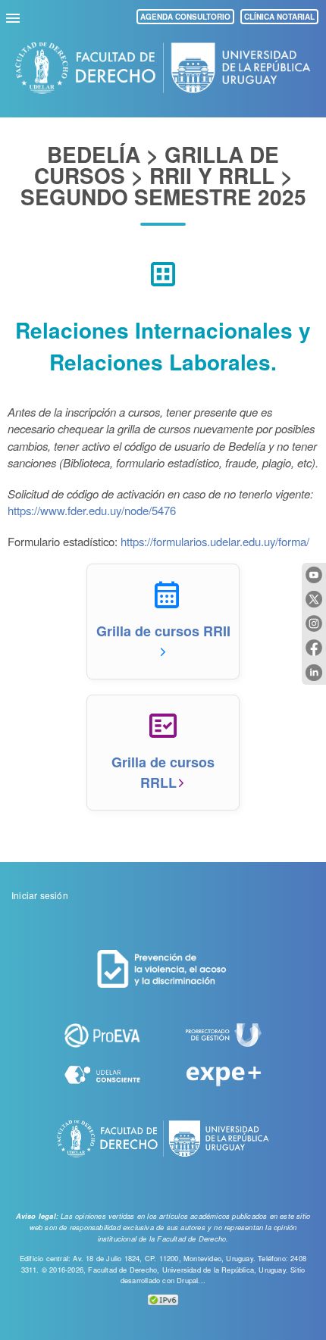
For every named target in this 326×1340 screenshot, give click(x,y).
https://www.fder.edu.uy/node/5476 (92, 510)
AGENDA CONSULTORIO (185, 16)
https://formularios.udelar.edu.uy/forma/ (215, 541)
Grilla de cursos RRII (163, 631)
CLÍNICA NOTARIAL (279, 16)
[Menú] (15, 16)
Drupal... (191, 1280)
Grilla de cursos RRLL (163, 772)
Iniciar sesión (39, 895)
